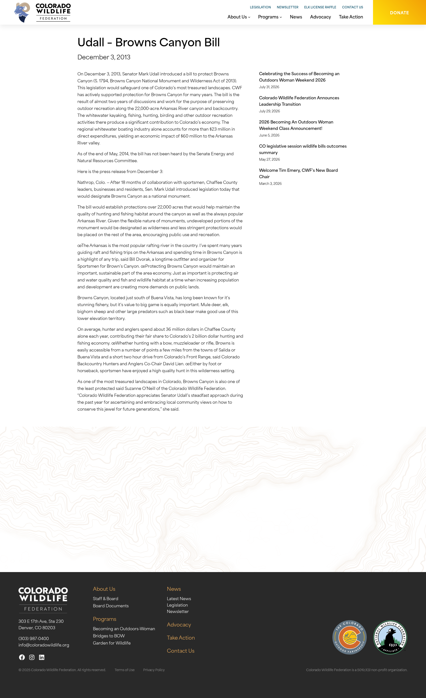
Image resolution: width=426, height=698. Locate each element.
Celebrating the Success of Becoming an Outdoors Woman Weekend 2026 (299, 76)
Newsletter (287, 6)
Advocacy (179, 624)
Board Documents (111, 605)
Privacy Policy (154, 669)
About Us (104, 588)
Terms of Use (125, 669)
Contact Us (352, 6)
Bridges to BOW (109, 635)
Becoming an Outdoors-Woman (124, 628)
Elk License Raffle (320, 6)
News (174, 588)
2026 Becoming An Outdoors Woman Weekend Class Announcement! (296, 124)
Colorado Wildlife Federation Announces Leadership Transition (299, 100)
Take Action (181, 637)
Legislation (260, 6)
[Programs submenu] (281, 16)
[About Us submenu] (249, 16)
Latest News (179, 598)
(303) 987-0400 (33, 638)
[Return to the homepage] (40, 12)
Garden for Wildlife (112, 642)
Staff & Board (105, 598)
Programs (104, 618)
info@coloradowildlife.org (43, 644)
